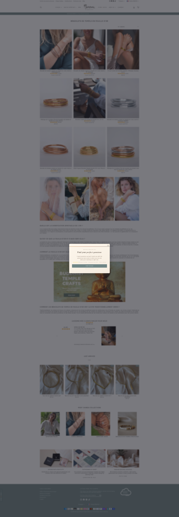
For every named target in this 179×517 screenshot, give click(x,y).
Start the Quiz (89, 265)
